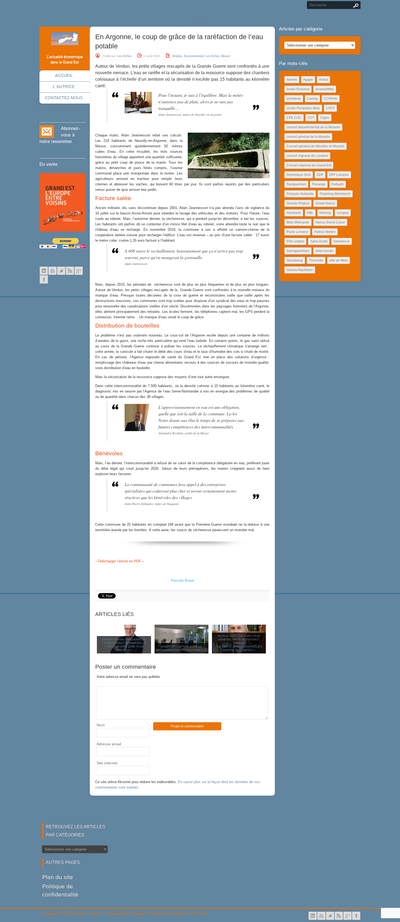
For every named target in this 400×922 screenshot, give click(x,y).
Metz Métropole (298, 222)
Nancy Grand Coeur (330, 222)
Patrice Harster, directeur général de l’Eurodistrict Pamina (238, 643)
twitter (61, 271)
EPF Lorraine (339, 175)
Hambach (294, 213)
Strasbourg (295, 260)
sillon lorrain (324, 251)
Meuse (225, 56)
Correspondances (119, 913)
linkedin (44, 271)
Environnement (194, 56)
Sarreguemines (298, 251)
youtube (52, 271)
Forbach (337, 184)
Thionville (316, 260)
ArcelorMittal (324, 89)
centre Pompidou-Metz (303, 108)
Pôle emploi (295, 241)
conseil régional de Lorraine (307, 156)
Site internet (107, 763)
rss (70, 271)
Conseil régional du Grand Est (309, 165)
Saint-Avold (318, 241)
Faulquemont (296, 184)
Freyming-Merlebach (335, 194)
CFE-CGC (294, 118)
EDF (320, 175)
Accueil (64, 75)
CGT (310, 118)
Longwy (343, 213)
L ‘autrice (64, 86)
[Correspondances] (64, 41)
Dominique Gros (299, 175)
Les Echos (124, 56)
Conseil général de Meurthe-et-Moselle (315, 146)
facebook (44, 279)
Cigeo (324, 118)
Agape (308, 80)
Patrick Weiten (325, 232)
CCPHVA (330, 99)
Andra (323, 80)
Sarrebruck (341, 241)
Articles (177, 56)
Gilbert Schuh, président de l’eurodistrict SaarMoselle (124, 645)
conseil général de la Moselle (308, 137)
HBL (310, 213)
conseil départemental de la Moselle (313, 127)
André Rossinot (298, 89)
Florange (318, 184)
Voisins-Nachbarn (300, 270)
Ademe (292, 80)
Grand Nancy (325, 203)
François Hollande (300, 194)
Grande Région (298, 203)
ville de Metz (338, 260)
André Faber (198, 913)
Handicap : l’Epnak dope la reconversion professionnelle (181, 648)
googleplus (79, 271)
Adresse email (109, 744)
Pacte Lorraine (297, 232)
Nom (101, 725)
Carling (312, 99)
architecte (294, 99)
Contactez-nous (64, 97)
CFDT (330, 108)
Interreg (325, 213)
